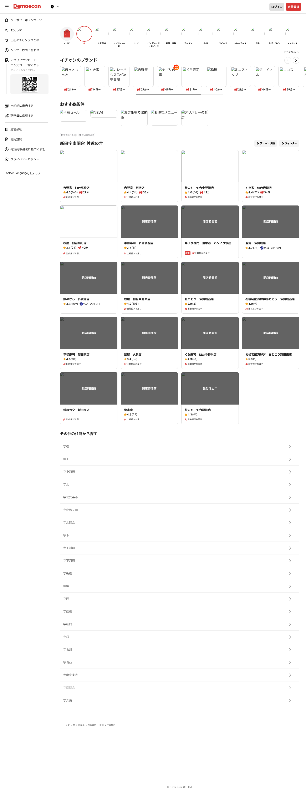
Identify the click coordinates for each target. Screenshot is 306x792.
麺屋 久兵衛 (133, 354)
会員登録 (293, 7)
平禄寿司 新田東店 (76, 354)
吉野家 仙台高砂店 (76, 188)
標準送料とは (69, 135)
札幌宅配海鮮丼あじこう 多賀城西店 (270, 299)
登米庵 (128, 410)
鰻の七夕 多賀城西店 (199, 299)
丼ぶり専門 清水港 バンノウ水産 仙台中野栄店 (209, 245)
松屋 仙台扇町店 (75, 243)
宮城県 (81, 725)
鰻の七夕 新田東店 (76, 410)
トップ (66, 725)
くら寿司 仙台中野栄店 (200, 354)
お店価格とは (88, 135)
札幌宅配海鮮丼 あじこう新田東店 (268, 354)
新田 (102, 725)
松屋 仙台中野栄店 (137, 299)
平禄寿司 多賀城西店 (138, 243)
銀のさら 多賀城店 (76, 299)
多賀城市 (92, 725)
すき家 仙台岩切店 (258, 188)
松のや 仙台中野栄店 (199, 188)
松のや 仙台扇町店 (198, 410)
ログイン (277, 7)
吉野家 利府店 (134, 188)
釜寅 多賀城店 (255, 243)
